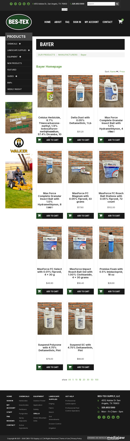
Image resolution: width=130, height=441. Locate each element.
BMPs (9, 83)
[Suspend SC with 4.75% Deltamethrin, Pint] (80, 318)
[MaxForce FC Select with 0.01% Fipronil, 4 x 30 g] (50, 242)
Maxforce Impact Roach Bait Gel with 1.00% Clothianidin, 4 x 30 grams (80, 273)
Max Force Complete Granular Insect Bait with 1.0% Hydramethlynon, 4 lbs (111, 124)
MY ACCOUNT (92, 22)
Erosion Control (55, 424)
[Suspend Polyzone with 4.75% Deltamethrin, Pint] (50, 318)
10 (76, 379)
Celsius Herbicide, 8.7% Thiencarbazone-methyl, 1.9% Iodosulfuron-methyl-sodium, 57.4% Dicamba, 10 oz (49, 127)
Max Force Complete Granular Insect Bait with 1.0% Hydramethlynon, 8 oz (49, 200)
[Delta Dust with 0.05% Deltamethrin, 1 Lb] (80, 91)
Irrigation (52, 428)
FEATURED (11, 70)
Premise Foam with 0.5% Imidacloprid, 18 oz (111, 271)
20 (84, 379)
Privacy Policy (76, 438)
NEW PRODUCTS (14, 63)
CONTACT (107, 22)
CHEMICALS (12, 44)
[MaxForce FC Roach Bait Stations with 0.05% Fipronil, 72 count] (111, 167)
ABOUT (58, 22)
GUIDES (10, 76)
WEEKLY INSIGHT (14, 89)
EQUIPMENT (12, 57)
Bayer (83, 54)
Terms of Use (65, 438)
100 (96, 379)
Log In (64, 9)
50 (92, 379)
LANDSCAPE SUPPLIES (17, 50)
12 (80, 379)
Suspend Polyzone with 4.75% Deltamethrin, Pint (49, 347)
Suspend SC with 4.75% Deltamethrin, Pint (80, 347)
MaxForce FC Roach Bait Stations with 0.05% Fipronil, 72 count (111, 197)
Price (122, 71)
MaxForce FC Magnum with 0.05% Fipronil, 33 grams (80, 197)
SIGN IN (77, 22)
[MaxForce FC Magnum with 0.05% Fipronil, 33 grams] (80, 167)
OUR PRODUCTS (46, 54)
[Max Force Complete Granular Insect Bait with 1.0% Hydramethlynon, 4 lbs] (111, 91)
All (69, 379)
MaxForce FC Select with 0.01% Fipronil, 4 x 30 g (49, 271)
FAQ (67, 22)
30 (88, 379)
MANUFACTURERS (67, 54)
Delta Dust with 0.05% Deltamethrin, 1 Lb (80, 120)
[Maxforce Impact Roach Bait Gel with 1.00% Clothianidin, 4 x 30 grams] (80, 242)
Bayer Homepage (49, 66)
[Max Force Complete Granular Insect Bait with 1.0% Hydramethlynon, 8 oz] (50, 167)
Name (113, 71)
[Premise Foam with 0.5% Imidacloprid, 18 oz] (111, 242)
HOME (47, 22)
